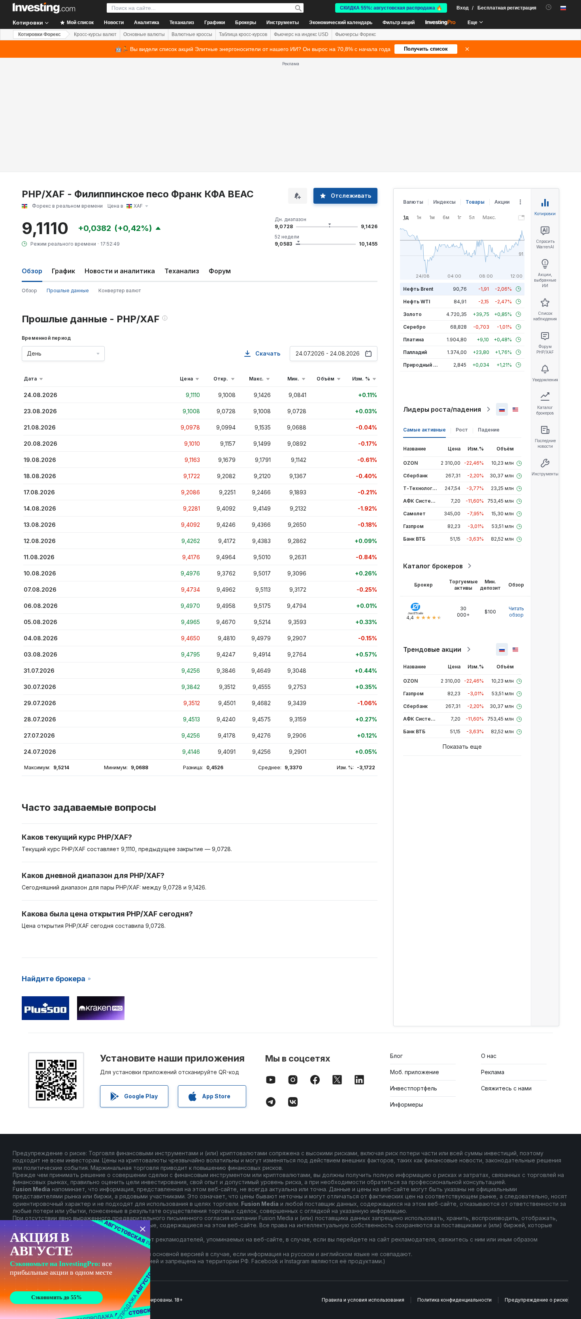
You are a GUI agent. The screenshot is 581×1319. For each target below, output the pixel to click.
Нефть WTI (416, 302)
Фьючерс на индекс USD (301, 34)
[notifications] (548, 7)
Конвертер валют (119, 290)
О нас (488, 1055)
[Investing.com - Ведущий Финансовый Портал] (44, 7)
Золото (412, 314)
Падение (489, 430)
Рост (462, 430)
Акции (501, 202)
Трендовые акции (432, 649)
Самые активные (424, 430)
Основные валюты (144, 34)
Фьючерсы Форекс (355, 34)
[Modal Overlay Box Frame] (75, 1269)
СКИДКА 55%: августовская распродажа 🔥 (391, 8)
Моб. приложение (414, 1072)
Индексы (444, 202)
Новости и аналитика (120, 271)
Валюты (413, 202)
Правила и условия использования (363, 1300)
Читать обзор (516, 612)
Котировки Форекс (39, 34)
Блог (396, 1055)
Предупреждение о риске (536, 1300)
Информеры (406, 1104)
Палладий (415, 352)
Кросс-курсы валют (95, 34)
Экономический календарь (340, 22)
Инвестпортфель (413, 1088)
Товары (475, 202)
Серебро (414, 327)
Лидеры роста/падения (442, 409)
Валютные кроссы (192, 34)
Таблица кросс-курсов (243, 34)
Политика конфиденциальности (454, 1300)
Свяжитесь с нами (506, 1088)
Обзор (29, 290)
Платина (413, 340)
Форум (220, 271)
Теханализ (181, 271)
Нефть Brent (418, 289)
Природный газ (422, 365)
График (63, 271)
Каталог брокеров (433, 566)
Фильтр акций (399, 22)
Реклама (492, 1072)
